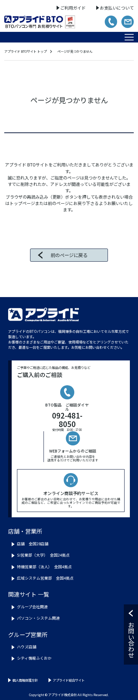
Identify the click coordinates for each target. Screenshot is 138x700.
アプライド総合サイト (69, 680)
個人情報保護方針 (25, 680)
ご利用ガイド (73, 8)
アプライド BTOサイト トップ (25, 51)
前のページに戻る (69, 254)
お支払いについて (117, 8)
